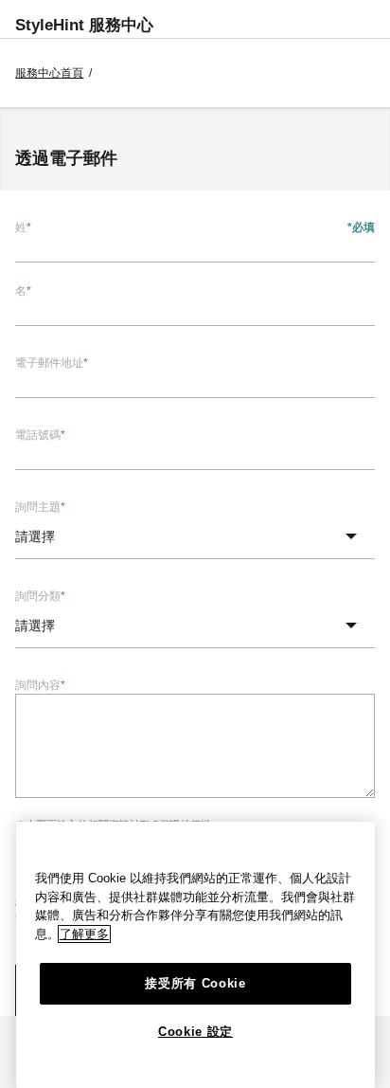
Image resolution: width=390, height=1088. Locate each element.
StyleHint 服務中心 (84, 25)
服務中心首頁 (49, 73)
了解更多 (84, 934)
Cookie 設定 (195, 1032)
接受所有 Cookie (195, 983)
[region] (195, 955)
